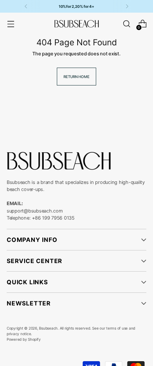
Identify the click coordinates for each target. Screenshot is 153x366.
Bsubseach (48, 328)
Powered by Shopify (23, 339)
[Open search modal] (126, 24)
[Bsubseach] (76, 23)
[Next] (127, 6)
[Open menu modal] (10, 24)
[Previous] (26, 6)
